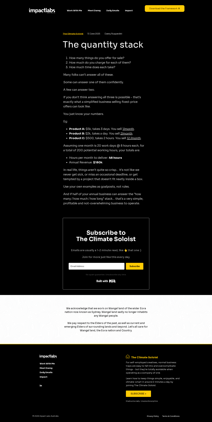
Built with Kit (106, 281)
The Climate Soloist (73, 33)
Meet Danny (94, 10)
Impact (129, 10)
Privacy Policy (153, 416)
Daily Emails (112, 10)
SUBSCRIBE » (138, 393)
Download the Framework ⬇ (164, 8)
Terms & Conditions (171, 416)
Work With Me (74, 10)
